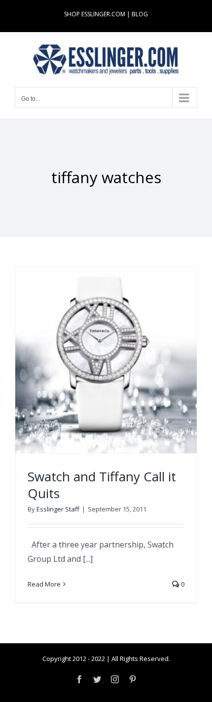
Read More (44, 584)
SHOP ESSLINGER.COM (94, 14)
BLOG (140, 14)
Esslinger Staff (57, 509)
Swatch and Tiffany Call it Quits (102, 485)
